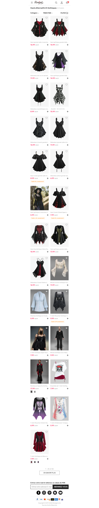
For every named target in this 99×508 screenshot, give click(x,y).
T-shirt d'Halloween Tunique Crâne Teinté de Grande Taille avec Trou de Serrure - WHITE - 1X (59, 423)
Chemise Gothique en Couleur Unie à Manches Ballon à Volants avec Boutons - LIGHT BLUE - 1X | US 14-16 (39, 316)
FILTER (63, 13)
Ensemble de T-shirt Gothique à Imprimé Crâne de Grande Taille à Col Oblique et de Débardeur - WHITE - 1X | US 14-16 (59, 386)
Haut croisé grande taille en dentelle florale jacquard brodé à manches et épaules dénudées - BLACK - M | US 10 (39, 175)
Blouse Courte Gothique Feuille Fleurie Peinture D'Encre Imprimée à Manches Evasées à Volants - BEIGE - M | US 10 (59, 282)
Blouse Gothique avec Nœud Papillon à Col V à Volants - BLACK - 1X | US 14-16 (59, 352)
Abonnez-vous (61, 487)
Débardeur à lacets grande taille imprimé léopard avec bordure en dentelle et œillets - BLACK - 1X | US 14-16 (39, 142)
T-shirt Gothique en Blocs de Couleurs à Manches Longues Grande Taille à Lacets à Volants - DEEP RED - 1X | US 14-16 (39, 456)
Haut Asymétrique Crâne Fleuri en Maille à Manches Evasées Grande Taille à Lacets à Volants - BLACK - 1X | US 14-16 (39, 249)
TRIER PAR (47, 13)
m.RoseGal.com (40, 2)
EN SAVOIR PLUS (50, 473)
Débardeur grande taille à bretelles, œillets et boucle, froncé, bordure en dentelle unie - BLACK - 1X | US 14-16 (59, 142)
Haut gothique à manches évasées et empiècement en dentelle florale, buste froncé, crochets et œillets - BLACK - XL (39, 212)
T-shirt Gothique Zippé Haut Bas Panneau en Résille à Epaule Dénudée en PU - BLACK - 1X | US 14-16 (39, 352)
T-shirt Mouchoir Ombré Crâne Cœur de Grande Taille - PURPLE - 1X (39, 423)
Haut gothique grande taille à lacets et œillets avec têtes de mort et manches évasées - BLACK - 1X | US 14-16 (59, 75)
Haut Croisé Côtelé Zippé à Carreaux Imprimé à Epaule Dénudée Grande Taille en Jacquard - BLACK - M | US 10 (59, 212)
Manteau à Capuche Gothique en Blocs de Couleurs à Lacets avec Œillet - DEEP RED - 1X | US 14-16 (39, 386)
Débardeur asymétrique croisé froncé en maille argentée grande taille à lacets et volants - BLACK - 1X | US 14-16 (39, 109)
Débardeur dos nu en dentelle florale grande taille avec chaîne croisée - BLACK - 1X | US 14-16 (39, 75)
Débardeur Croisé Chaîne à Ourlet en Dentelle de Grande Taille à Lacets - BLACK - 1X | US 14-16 (39, 282)
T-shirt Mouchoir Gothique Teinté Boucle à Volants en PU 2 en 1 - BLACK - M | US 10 (59, 316)
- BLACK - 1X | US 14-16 (57, 109)
